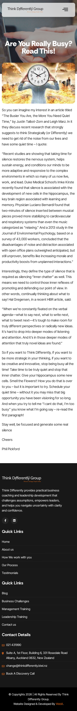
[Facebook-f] (5, 520)
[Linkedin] (14, 520)
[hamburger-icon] (65, 10)
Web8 (59, 704)
